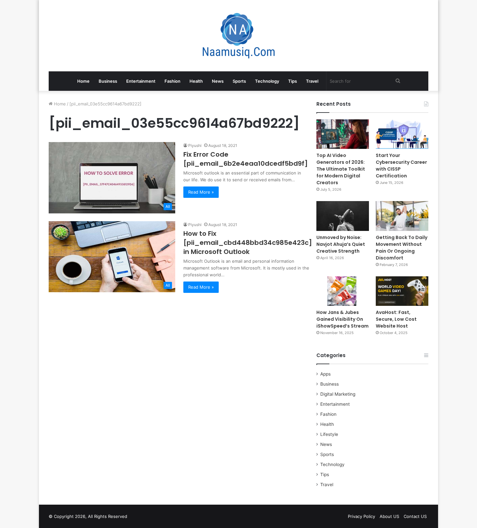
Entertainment (140, 81)
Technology (267, 81)
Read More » (201, 192)
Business (108, 81)
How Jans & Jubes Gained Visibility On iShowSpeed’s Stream (342, 319)
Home (83, 81)
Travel (312, 81)
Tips (292, 81)
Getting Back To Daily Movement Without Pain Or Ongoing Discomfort (401, 247)
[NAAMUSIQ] (238, 35)
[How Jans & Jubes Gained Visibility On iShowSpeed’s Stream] (342, 291)
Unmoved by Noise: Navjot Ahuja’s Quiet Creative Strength (340, 244)
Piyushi (195, 145)
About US (389, 516)
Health (196, 81)
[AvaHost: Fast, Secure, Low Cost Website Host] (402, 291)
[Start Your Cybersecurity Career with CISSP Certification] (402, 134)
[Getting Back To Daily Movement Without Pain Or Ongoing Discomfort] (402, 216)
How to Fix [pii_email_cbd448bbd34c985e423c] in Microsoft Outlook (247, 242)
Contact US (415, 516)
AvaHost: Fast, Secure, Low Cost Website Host (396, 319)
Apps (325, 374)
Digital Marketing (337, 394)
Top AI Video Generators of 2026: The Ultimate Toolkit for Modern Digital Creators (340, 169)
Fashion (172, 81)
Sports (239, 81)
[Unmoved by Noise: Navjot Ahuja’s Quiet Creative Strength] (342, 216)
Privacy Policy (361, 516)
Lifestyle (329, 434)
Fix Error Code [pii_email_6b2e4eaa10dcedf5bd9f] (245, 159)
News (218, 81)
